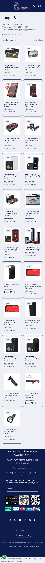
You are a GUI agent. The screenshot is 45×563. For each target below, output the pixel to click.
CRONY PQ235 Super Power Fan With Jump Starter (11, 395)
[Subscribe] (37, 489)
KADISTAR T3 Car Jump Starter (11, 285)
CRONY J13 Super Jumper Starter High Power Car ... (31, 104)
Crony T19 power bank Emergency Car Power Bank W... (32, 213)
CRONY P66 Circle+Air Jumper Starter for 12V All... (32, 140)
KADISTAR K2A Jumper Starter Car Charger (32, 322)
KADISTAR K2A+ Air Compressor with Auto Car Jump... (11, 359)
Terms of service (23, 546)
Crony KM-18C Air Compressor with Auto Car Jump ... (11, 213)
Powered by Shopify (25, 542)
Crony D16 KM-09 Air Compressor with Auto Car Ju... (11, 68)
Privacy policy (11, 546)
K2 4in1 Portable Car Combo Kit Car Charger (32, 249)
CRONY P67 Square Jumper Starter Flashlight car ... (31, 395)
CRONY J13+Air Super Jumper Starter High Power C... (11, 250)
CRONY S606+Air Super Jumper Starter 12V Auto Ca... (32, 177)
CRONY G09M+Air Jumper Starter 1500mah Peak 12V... (33, 286)
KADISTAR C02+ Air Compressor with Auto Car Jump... (11, 177)
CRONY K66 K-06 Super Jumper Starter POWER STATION (32, 68)
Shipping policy (35, 546)
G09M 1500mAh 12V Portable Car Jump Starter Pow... (10, 322)
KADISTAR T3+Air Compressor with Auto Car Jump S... (32, 359)
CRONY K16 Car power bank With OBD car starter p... (11, 140)
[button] (4, 6)
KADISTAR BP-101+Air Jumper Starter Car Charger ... (11, 104)
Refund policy (38, 542)
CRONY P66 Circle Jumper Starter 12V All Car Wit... (11, 432)
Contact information (23, 549)
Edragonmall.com (13, 542)
